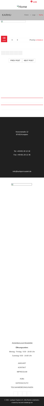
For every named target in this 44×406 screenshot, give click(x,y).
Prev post (15, 60)
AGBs (22, 379)
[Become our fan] (16, 394)
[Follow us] (20, 394)
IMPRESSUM (22, 372)
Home (26, 15)
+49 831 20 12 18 (23, 151)
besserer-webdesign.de (25, 402)
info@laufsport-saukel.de (22, 171)
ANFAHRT (22, 363)
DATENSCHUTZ (22, 383)
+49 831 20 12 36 (23, 155)
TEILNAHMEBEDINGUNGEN (22, 387)
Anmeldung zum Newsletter (22, 343)
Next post (29, 60)
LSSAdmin (39, 40)
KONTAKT (22, 367)
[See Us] (29, 394)
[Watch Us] (25, 394)
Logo (33, 15)
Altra (5, 85)
